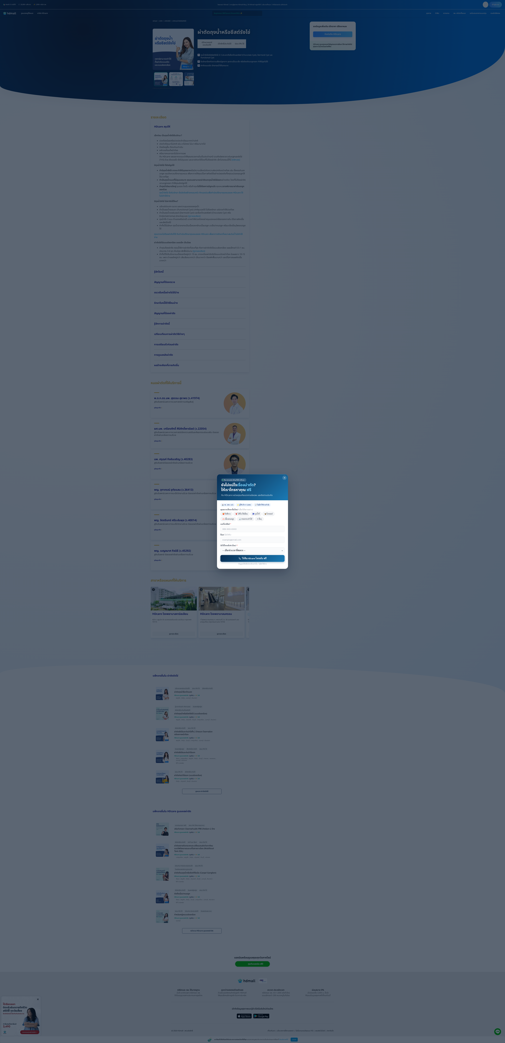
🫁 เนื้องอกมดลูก (228, 519)
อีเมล (225, 535)
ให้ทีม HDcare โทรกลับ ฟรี (254, 558)
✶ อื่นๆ (259, 519)
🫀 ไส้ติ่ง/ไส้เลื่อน (241, 514)
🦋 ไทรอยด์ (268, 514)
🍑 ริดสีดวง (226, 514)
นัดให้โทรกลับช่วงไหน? (229, 545)
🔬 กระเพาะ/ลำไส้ (245, 519)
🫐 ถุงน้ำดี (256, 514)
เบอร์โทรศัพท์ (225, 524)
